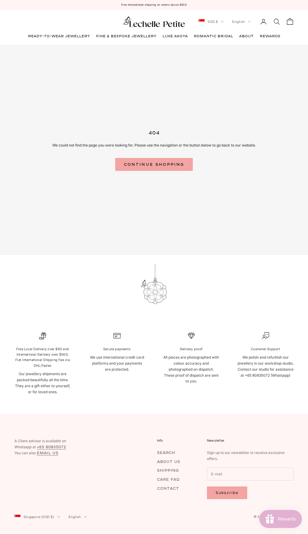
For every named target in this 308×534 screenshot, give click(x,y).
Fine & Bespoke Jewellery (126, 36)
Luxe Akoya (175, 36)
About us (168, 461)
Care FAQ (168, 479)
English (238, 22)
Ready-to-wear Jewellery (59, 36)
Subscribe (227, 492)
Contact (168, 488)
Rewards (270, 36)
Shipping (168, 470)
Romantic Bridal (213, 36)
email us (47, 452)
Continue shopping (154, 164)
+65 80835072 (51, 446)
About (246, 36)
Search (166, 452)
